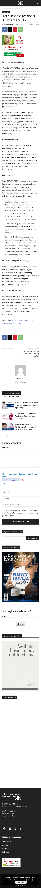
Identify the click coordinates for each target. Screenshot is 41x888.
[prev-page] (3, 435)
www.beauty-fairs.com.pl (19, 320)
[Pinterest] (15, 29)
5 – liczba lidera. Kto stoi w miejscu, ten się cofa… (30, 353)
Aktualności (17, 8)
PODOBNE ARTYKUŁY (12, 393)
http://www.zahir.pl (20, 382)
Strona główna (7, 8)
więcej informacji (28, 880)
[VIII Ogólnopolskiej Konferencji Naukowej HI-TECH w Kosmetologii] (8, 427)
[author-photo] (20, 376)
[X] (10, 29)
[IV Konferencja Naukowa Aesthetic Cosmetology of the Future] (8, 416)
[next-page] (7, 435)
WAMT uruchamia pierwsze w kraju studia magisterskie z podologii (26, 405)
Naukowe (5, 849)
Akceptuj (21, 882)
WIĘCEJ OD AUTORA (11, 396)
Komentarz (6, 447)
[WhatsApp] (20, 29)
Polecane (5, 852)
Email (4, 616)
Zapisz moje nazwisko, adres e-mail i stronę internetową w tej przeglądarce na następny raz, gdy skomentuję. (20, 513)
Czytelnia (5, 845)
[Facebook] (4, 29)
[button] (3, 3)
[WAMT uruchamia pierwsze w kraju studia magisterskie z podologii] (8, 405)
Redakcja (9, 24)
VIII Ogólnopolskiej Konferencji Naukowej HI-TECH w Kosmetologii (26, 427)
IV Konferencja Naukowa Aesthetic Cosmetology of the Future (26, 416)
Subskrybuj (20, 624)
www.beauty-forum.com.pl (12, 323)
